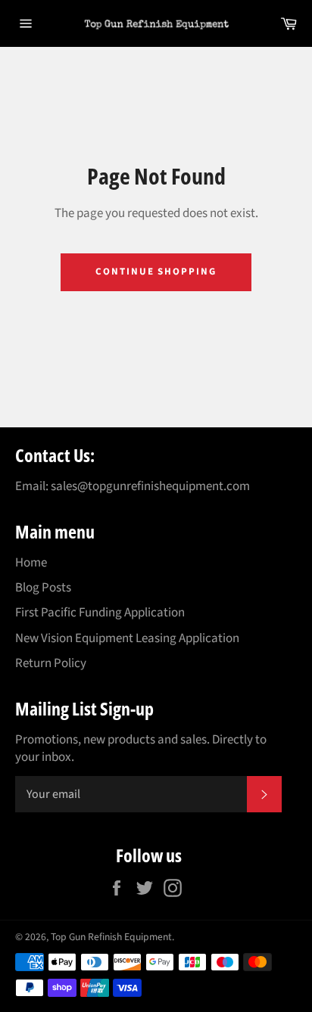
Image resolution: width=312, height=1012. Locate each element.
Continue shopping (156, 271)
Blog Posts (43, 588)
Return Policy (50, 663)
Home (31, 563)
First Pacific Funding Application (100, 613)
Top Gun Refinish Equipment (111, 937)
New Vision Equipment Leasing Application (127, 638)
